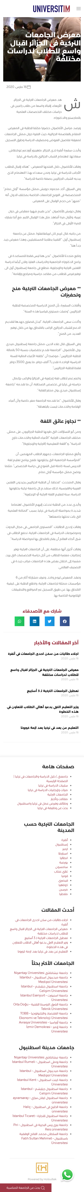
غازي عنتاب (61, 871)
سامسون (61, 867)
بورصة (63, 862)
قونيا (64, 876)
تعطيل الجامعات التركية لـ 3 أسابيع (53, 691)
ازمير (65, 849)
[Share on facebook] (65, 621)
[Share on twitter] (49, 621)
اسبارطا (63, 853)
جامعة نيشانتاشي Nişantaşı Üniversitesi (41, 973)
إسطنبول (61, 844)
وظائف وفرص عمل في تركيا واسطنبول (42, 803)
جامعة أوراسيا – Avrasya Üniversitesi (43, 1022)
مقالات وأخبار (59, 799)
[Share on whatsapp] (19, 621)
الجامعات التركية (57, 794)
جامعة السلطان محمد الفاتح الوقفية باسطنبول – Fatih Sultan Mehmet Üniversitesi (43, 1138)
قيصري (63, 880)
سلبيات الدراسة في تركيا (53, 785)
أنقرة (64, 840)
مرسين (63, 889)
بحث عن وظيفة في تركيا (52, 808)
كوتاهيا (63, 885)
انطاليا (64, 858)
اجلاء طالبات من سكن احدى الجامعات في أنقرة (43, 654)
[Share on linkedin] (34, 621)
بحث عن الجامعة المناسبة (23, 1188)
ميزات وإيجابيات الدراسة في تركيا (48, 790)
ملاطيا (63, 894)
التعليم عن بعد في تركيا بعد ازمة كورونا (50, 728)
